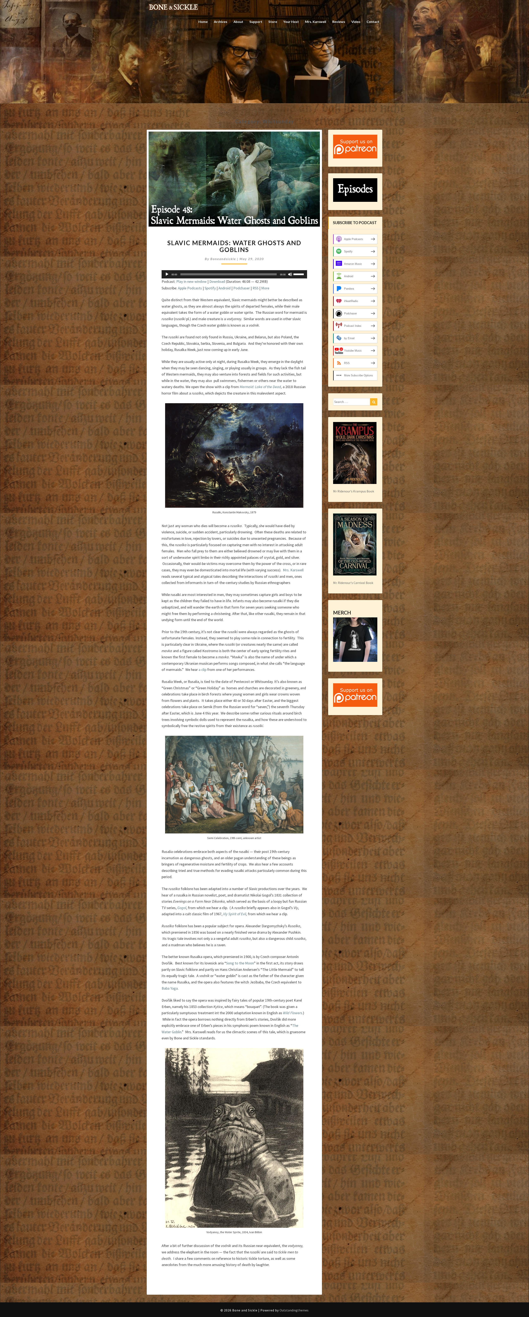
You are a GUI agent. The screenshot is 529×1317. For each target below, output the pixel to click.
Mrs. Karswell (315, 22)
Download (217, 281)
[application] (234, 274)
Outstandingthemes (294, 1310)
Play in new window (191, 281)
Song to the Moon (240, 963)
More (265, 288)
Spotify (210, 288)
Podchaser (241, 288)
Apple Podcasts (190, 288)
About (238, 22)
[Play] (167, 274)
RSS (256, 288)
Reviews (338, 22)
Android (224, 288)
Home (203, 22)
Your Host (291, 22)
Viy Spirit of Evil (234, 914)
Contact (373, 22)
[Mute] (290, 274)
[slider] (299, 274)
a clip (202, 669)
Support (255, 22)
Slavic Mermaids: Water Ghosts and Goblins (234, 246)
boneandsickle (223, 259)
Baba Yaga (170, 988)
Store (272, 22)
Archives (220, 22)
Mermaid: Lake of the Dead (260, 386)
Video (355, 22)
